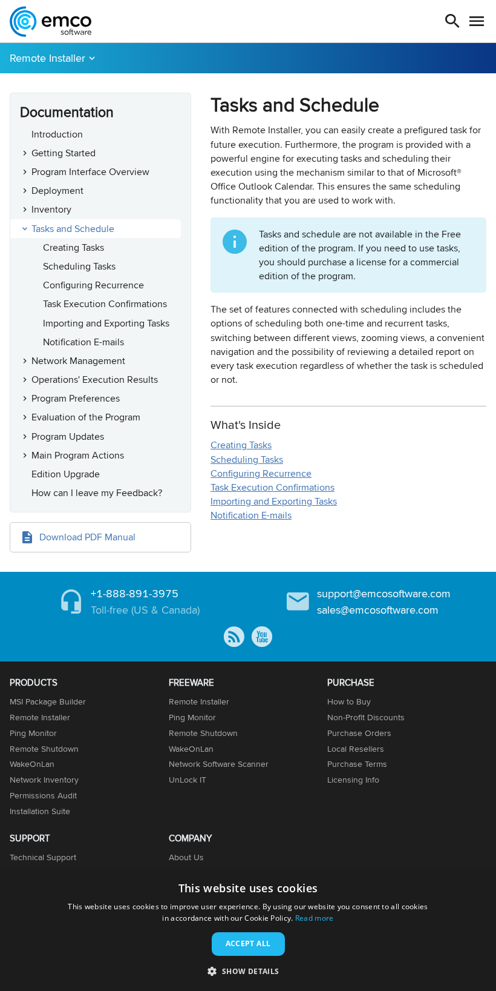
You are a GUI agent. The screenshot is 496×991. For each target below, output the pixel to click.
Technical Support (43, 857)
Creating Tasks (73, 247)
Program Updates (67, 436)
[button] (248, 970)
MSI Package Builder (48, 701)
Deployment (57, 190)
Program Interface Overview (90, 172)
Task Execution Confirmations (105, 304)
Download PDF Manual (87, 537)
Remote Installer (47, 57)
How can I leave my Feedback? (96, 493)
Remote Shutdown (44, 749)
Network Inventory (44, 780)
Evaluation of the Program (85, 417)
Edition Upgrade (65, 474)
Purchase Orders (359, 733)
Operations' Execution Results (94, 379)
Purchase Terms (357, 764)
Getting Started (63, 153)
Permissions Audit (43, 795)
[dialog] (248, 930)
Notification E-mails (83, 342)
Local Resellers (355, 749)
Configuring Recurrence (93, 285)
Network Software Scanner (219, 764)
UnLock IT (187, 780)
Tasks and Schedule (72, 229)
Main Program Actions (77, 455)
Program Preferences (75, 398)
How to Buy (349, 701)
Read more (314, 918)
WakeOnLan (32, 764)
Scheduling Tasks (79, 266)
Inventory (51, 209)
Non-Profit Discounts (366, 717)
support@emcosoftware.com (384, 593)
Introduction (57, 134)
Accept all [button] (248, 943)
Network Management (78, 361)
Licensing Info (353, 780)
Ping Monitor (33, 733)
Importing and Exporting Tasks (106, 323)
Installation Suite (40, 811)
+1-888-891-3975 (134, 593)
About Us (186, 857)
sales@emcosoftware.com (378, 610)
